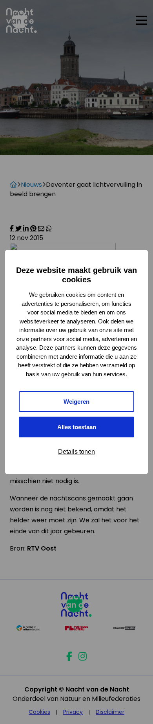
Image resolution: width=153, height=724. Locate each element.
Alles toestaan (76, 427)
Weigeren (76, 401)
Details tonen (76, 451)
